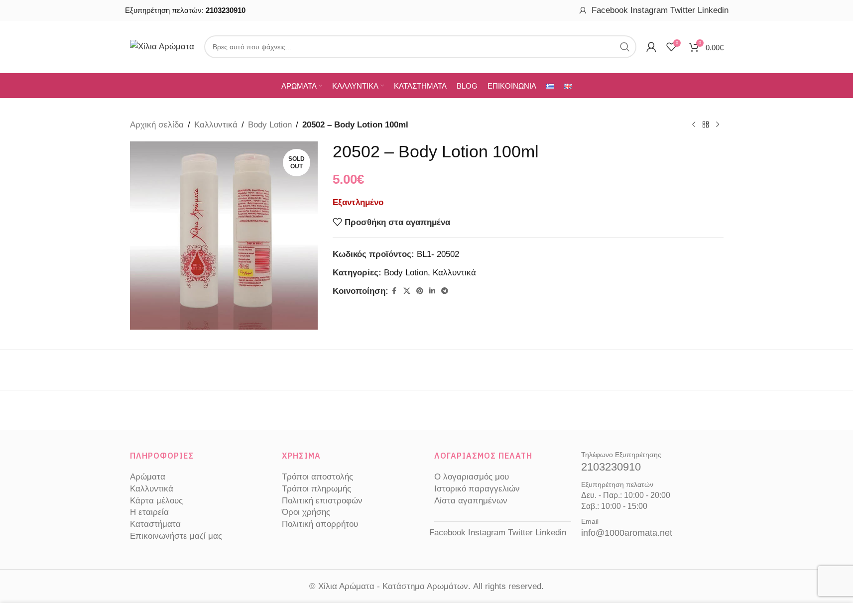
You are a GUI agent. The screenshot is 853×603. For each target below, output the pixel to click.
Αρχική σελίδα (157, 124)
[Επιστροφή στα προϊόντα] (706, 125)
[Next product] (718, 125)
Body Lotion (270, 124)
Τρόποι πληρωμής (316, 488)
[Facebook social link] (394, 291)
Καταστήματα (155, 524)
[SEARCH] (624, 46)
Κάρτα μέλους (156, 500)
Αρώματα (147, 477)
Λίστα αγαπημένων (470, 500)
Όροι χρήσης (306, 512)
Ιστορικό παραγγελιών (477, 488)
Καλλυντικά (216, 124)
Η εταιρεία (149, 512)
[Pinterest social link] (419, 291)
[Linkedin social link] (432, 291)
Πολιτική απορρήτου (320, 524)
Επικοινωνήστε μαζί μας (176, 536)
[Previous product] (694, 125)
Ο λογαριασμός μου (471, 477)
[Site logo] (162, 46)
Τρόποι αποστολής (317, 477)
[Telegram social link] (444, 291)
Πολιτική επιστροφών (322, 500)
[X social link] (406, 291)
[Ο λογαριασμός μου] (583, 10)
